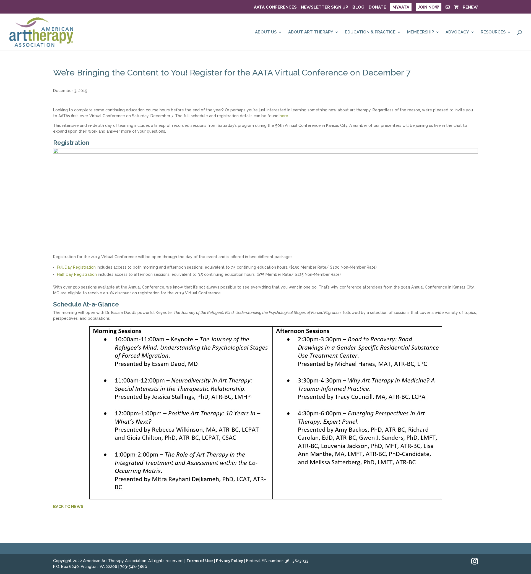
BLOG (358, 7)
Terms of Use (199, 561)
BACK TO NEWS (68, 506)
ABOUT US (266, 32)
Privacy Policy (229, 561)
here (284, 116)
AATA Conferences (275, 7)
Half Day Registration (77, 274)
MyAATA (400, 7)
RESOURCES (493, 32)
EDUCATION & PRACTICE (370, 32)
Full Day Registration (76, 267)
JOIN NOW (428, 7)
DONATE (377, 7)
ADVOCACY (457, 32)
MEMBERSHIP (420, 32)
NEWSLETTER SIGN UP (324, 7)
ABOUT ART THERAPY (310, 32)
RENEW (470, 7)
